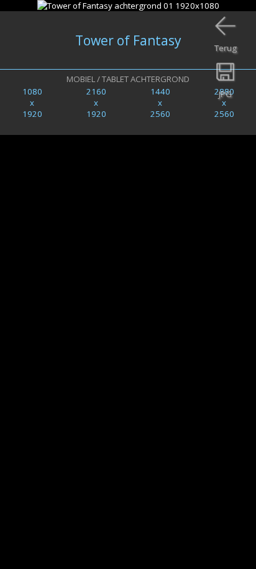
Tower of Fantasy (128, 40)
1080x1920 (32, 102)
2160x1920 (96, 102)
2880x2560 (224, 102)
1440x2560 (160, 102)
